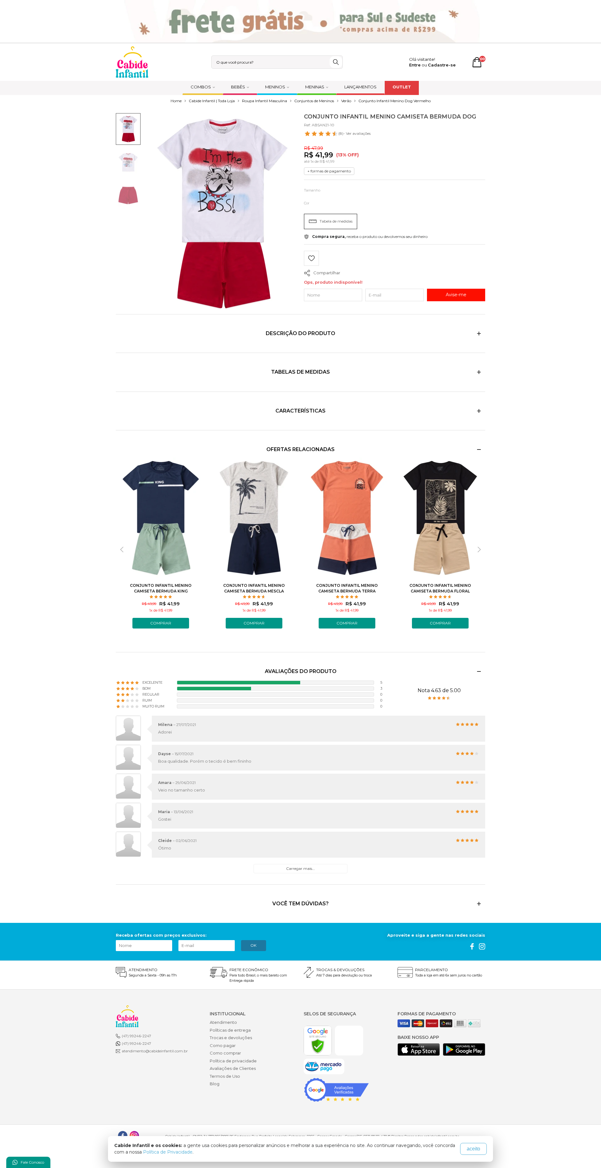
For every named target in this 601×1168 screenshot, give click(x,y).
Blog (214, 1083)
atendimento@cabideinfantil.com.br (155, 1051)
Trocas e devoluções (231, 1037)
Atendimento (223, 1022)
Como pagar (223, 1045)
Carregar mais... (300, 868)
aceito (473, 1148)
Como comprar (225, 1052)
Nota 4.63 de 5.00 (439, 690)
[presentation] (122, 549)
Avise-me (456, 294)
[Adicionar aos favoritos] (311, 259)
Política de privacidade (233, 1060)
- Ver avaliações (354, 133)
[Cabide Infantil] (132, 62)
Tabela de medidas (336, 221)
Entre (415, 64)
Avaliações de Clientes (233, 1068)
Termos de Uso (225, 1076)
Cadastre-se (442, 64)
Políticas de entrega (230, 1030)
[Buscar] (336, 62)
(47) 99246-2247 (136, 1036)
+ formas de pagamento (329, 171)
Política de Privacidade (168, 1152)
